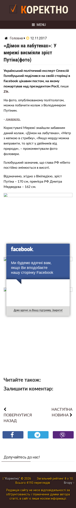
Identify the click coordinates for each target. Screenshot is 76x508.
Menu (41, 25)
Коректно (44, 10)
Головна (16, 38)
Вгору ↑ (69, 483)
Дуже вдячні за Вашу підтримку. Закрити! (38, 310)
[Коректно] (14, 15)
